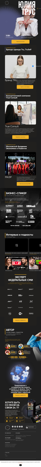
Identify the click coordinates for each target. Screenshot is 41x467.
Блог (6, 454)
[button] (20, 320)
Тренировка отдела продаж (10, 446)
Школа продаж (7, 438)
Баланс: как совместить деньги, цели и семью (20, 440)
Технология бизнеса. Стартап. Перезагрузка (23, 435)
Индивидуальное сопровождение (10, 444)
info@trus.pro (18, 202)
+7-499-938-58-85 (21, 429)
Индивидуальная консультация (10, 445)
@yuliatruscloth (37, 66)
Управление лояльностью (9, 435)
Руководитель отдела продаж (10, 439)
